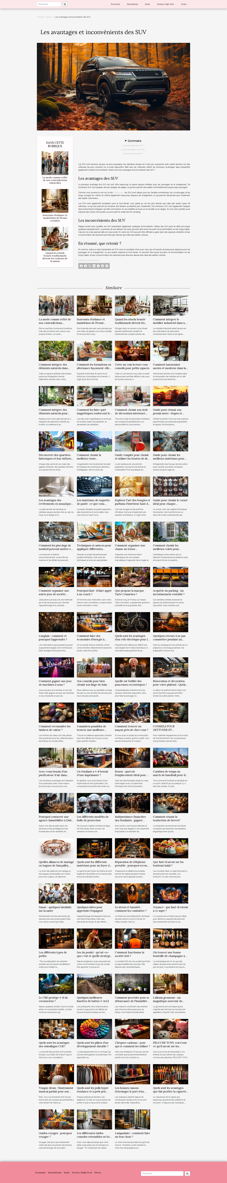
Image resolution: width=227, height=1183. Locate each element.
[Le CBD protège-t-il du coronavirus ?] (56, 984)
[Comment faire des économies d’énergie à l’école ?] (94, 622)
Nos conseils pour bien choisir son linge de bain (92, 682)
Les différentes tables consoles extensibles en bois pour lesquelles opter (94, 1136)
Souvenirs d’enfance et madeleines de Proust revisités (55, 218)
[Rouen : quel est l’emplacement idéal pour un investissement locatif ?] (132, 758)
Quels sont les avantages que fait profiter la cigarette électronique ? (170, 1091)
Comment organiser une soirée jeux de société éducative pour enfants (54, 594)
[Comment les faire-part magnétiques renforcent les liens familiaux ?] (94, 396)
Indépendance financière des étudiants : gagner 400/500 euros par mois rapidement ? (130, 822)
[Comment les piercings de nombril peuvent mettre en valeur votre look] (56, 531)
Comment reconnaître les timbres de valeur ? (54, 728)
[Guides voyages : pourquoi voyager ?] (56, 1119)
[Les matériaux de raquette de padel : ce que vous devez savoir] (94, 486)
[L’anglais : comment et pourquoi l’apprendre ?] (56, 622)
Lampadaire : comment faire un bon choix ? (132, 1134)
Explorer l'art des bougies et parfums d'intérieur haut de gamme (132, 503)
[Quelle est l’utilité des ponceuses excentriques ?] (132, 667)
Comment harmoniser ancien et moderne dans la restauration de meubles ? (169, 368)
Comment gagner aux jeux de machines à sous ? (55, 682)
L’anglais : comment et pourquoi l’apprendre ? (53, 637)
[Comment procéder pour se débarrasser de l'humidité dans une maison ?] (132, 984)
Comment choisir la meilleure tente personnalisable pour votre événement (93, 460)
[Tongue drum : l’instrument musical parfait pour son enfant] (56, 1074)
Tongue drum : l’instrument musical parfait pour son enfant (56, 1091)
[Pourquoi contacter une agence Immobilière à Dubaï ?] (56, 803)
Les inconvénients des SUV (133, 149)
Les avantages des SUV (133, 145)
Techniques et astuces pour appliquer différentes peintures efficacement (94, 549)
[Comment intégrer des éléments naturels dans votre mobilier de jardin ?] (56, 351)
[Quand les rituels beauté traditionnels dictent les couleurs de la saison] (55, 238)
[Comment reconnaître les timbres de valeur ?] (56, 712)
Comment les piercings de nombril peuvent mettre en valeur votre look (55, 549)
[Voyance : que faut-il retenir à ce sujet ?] (170, 893)
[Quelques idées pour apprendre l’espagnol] (94, 893)
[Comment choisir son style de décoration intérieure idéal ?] (132, 396)
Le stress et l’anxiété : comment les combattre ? (131, 908)
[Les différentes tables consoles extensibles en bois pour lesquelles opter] (94, 1119)
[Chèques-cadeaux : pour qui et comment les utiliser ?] (132, 1029)
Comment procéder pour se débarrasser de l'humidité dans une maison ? (132, 1001)
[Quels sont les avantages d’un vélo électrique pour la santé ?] (132, 622)
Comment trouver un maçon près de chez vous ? (131, 728)
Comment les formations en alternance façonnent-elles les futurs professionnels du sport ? (94, 370)
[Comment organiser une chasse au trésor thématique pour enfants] (132, 531)
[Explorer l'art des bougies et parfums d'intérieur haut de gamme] (132, 486)
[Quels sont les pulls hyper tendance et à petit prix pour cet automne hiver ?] (94, 1074)
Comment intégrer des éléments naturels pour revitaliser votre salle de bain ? (53, 415)
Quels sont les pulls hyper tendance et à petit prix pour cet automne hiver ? (93, 1091)
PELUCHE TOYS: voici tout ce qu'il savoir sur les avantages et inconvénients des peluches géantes (170, 1048)
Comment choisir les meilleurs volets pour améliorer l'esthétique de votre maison (168, 551)
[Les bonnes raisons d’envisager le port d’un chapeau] (132, 1074)
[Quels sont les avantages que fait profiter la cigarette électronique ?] (170, 1074)
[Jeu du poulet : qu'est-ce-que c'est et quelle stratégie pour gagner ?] (94, 938)
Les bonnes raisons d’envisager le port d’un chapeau (129, 1091)
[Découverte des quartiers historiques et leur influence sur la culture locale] (56, 441)
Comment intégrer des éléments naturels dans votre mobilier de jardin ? (54, 368)
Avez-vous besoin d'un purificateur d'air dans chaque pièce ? (53, 775)
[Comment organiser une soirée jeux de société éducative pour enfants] (56, 577)
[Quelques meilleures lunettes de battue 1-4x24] (94, 984)
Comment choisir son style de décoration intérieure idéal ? (131, 413)
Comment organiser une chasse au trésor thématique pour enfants (130, 549)
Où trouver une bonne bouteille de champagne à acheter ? (169, 956)
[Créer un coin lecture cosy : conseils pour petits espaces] (132, 351)
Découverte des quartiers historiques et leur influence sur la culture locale (56, 458)
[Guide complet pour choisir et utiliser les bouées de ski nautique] (132, 441)
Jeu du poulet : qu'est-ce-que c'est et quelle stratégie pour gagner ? (94, 956)
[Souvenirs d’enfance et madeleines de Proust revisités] (55, 201)
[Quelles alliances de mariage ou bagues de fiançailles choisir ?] (56, 848)
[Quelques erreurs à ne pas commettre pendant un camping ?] (170, 622)
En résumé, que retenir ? (133, 153)
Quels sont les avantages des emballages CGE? (54, 1044)
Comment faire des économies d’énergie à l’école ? (90, 639)
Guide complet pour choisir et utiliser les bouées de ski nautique (132, 458)
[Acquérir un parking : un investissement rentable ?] (170, 577)
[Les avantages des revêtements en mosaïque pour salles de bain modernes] (56, 486)
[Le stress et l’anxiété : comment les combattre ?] (132, 893)
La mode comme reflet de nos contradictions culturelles (55, 180)
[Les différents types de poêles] (56, 938)
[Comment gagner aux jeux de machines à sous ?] (56, 667)
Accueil (40, 17)
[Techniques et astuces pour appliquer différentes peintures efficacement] (94, 531)
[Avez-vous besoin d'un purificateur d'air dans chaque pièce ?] (56, 758)
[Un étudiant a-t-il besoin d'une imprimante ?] (94, 758)
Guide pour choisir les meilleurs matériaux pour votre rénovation (168, 458)
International (132, 4)
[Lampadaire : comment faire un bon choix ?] (132, 1119)
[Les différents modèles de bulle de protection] (94, 803)
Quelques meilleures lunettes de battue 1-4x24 (93, 999)
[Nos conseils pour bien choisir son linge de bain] (94, 667)
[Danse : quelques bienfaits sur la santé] (56, 893)
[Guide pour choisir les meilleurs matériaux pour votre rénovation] (170, 441)
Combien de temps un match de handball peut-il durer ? (169, 775)
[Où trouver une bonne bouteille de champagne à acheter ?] (170, 938)
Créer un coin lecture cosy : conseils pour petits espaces (132, 366)
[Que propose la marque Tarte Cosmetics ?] (132, 577)
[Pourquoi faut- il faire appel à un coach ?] (94, 577)
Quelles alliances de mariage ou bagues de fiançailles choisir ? (56, 865)
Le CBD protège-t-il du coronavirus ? (53, 999)
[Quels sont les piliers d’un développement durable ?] (94, 1029)
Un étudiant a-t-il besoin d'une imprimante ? (92, 773)
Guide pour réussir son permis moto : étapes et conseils (167, 413)
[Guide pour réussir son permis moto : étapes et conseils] (170, 396)
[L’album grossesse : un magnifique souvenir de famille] (170, 984)
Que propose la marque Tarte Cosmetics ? (129, 592)
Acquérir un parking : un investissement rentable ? (169, 592)
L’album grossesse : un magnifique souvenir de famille (167, 1001)
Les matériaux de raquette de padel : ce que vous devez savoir (93, 503)
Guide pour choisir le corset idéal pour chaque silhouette (170, 503)
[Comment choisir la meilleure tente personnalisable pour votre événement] (94, 441)
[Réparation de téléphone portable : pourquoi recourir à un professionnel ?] (132, 848)
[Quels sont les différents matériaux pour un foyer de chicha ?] (94, 848)
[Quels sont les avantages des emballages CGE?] (56, 1029)
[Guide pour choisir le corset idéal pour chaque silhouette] (170, 486)
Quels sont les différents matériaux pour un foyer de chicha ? (94, 865)
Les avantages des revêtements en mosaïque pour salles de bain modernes (55, 505)
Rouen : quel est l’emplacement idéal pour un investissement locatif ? (132, 775)
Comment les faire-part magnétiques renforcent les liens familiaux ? (94, 413)
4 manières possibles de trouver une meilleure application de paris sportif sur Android (93, 732)
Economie (115, 4)
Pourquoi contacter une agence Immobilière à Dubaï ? (56, 820)
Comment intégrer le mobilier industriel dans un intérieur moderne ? (170, 323)
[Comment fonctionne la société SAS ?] (132, 938)
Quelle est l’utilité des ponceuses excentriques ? (131, 682)
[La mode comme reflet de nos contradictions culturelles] (55, 163)
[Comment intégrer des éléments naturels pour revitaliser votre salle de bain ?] (56, 396)
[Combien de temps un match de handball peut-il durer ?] (170, 758)
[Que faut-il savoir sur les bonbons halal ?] (170, 848)
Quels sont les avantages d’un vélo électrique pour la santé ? (132, 639)
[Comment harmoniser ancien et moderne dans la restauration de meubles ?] (170, 351)
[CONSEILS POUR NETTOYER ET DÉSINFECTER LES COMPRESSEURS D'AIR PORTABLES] (170, 712)
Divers (184, 4)
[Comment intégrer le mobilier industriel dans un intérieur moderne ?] (170, 305)
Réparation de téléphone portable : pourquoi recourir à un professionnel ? (132, 865)
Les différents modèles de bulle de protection (93, 818)
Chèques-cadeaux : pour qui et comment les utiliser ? (132, 1044)
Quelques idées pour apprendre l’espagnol (90, 908)
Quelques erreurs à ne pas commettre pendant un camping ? (169, 639)
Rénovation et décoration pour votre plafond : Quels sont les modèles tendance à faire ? (170, 686)
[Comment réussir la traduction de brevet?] (170, 803)
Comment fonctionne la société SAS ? (129, 954)
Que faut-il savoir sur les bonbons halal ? (168, 863)
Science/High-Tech (165, 4)
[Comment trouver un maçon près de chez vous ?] (132, 712)
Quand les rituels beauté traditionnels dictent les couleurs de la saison (55, 257)
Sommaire (134, 141)
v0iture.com (118, 192)
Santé (147, 4)
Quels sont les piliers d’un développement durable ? (92, 1044)
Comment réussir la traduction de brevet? (166, 818)
